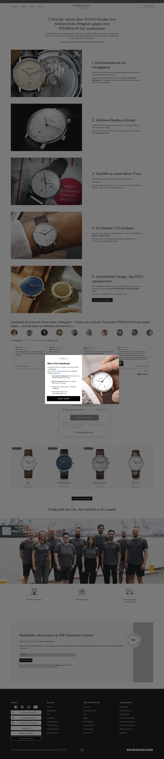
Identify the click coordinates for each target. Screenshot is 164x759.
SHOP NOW (63, 399)
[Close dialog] (116, 357)
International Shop (62, 371)
